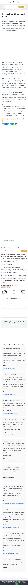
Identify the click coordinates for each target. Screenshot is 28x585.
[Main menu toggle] (25, 2)
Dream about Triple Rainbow (9, 460)
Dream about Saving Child (8, 434)
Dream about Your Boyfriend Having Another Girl (13, 503)
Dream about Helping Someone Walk (11, 527)
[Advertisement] (14, 47)
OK (16, 584)
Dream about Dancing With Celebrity (11, 553)
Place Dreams (10, 240)
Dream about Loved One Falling (10, 413)
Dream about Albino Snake (9, 368)
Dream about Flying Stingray (9, 394)
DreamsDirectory (14, 2)
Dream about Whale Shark (8, 570)
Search (21, 6)
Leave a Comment (5, 19)
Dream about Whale (7, 479)
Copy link (14, 325)
